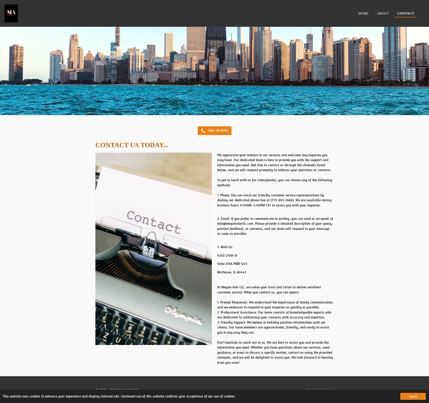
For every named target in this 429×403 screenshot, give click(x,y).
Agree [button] (413, 396)
